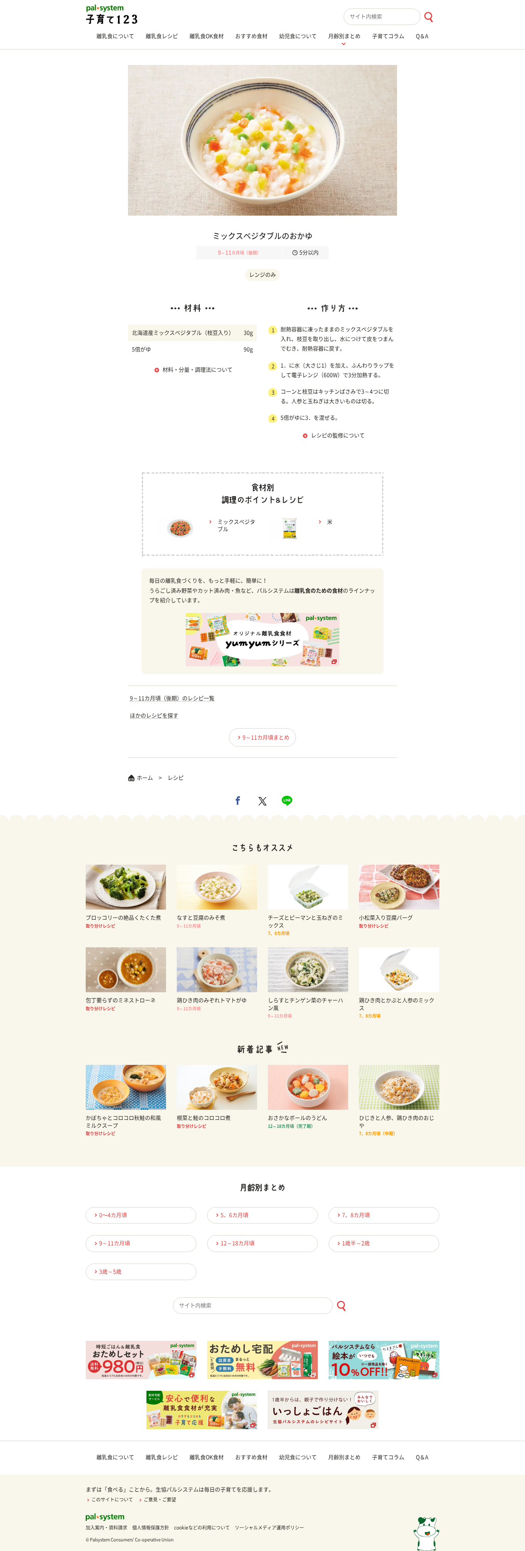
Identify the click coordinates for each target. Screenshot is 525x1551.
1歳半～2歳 (356, 1243)
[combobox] (391, 16)
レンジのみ (262, 274)
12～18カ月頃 (237, 1243)
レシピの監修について (338, 435)
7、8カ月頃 (356, 1215)
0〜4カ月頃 (113, 1215)
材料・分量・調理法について (198, 369)
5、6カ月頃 (234, 1215)
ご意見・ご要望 (160, 1499)
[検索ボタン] (428, 17)
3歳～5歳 (110, 1271)
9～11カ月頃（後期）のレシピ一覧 (172, 698)
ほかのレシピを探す (154, 715)
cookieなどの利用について (202, 1527)
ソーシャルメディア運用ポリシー (269, 1527)
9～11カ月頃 (114, 1243)
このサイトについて (112, 1499)
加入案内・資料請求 (106, 1527)
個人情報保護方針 (150, 1527)
